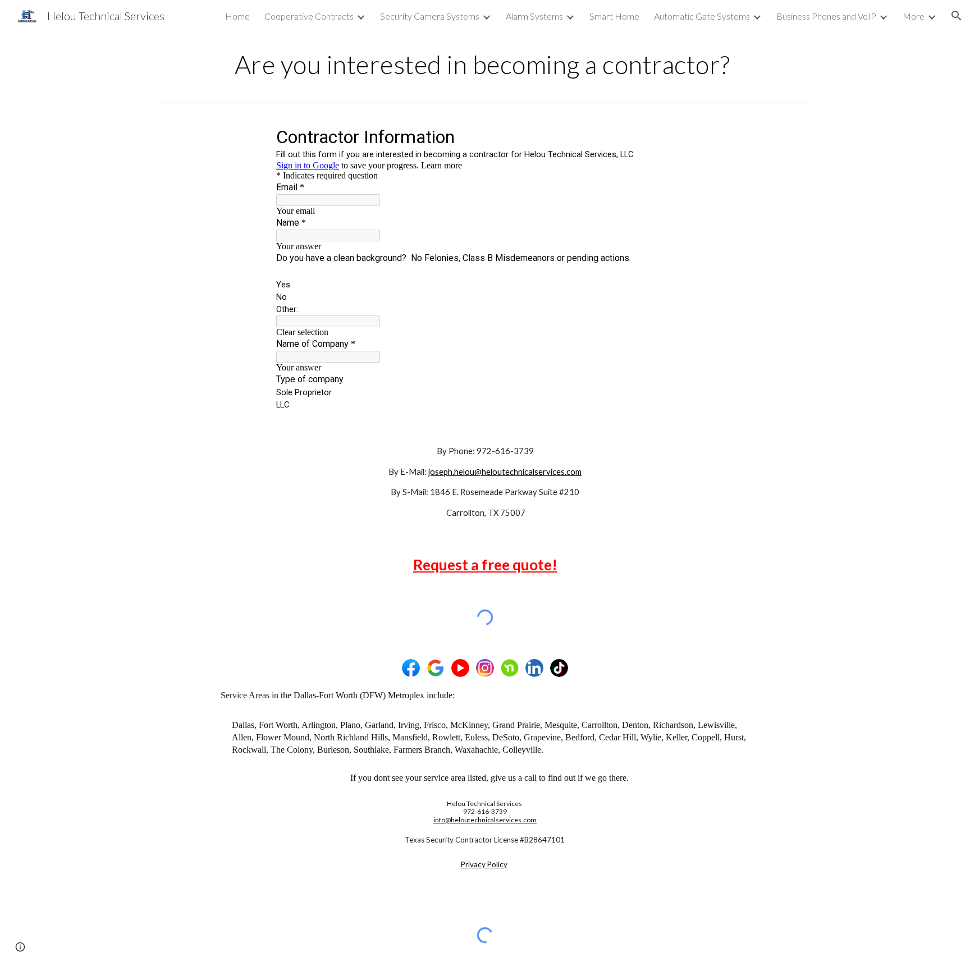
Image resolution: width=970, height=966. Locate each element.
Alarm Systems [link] (534, 16)
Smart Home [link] (614, 16)
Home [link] (237, 16)
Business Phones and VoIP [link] (826, 16)
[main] (485, 64)
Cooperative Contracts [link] (309, 16)
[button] (956, 15)
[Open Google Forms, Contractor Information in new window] (677, 135)
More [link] (914, 16)
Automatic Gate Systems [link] (702, 16)
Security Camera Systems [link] (429, 16)
